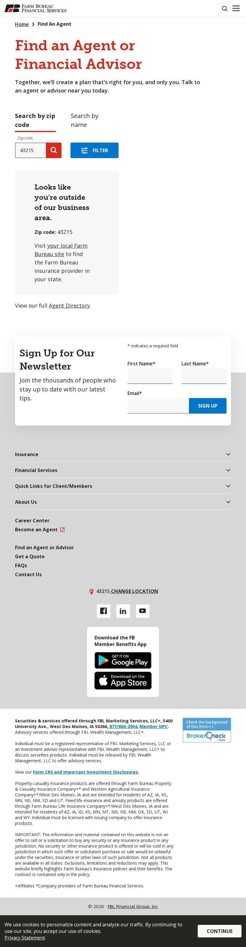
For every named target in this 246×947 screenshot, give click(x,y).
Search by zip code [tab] (35, 120)
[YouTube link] (142, 611)
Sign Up (208, 406)
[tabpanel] (123, 224)
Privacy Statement (24, 937)
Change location (134, 591)
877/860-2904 (122, 726)
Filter (100, 150)
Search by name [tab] (84, 120)
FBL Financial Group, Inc (133, 906)
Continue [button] (219, 931)
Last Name (195, 363)
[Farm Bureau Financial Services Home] (35, 8)
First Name (141, 363)
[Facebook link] (103, 611)
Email (135, 393)
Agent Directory (69, 305)
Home (22, 24)
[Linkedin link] (123, 611)
